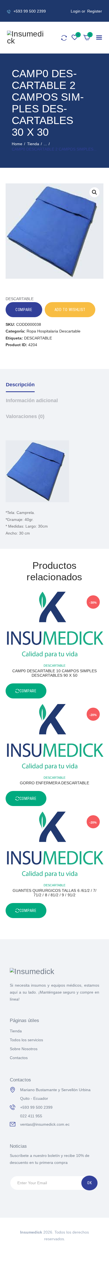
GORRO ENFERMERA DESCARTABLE (54, 783)
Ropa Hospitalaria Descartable (53, 331)
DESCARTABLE (38, 338)
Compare (23, 309)
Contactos (19, 1057)
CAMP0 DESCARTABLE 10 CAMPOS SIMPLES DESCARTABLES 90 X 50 (54, 673)
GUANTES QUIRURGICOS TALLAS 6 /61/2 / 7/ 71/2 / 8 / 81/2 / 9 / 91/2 (55, 892)
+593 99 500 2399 (36, 1107)
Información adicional (32, 400)
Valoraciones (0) (25, 416)
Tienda (33, 144)
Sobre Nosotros (23, 1049)
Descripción (20, 384)
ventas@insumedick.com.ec (45, 1124)
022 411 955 (31, 1116)
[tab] (54, 388)
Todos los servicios (26, 1040)
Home (17, 144)
